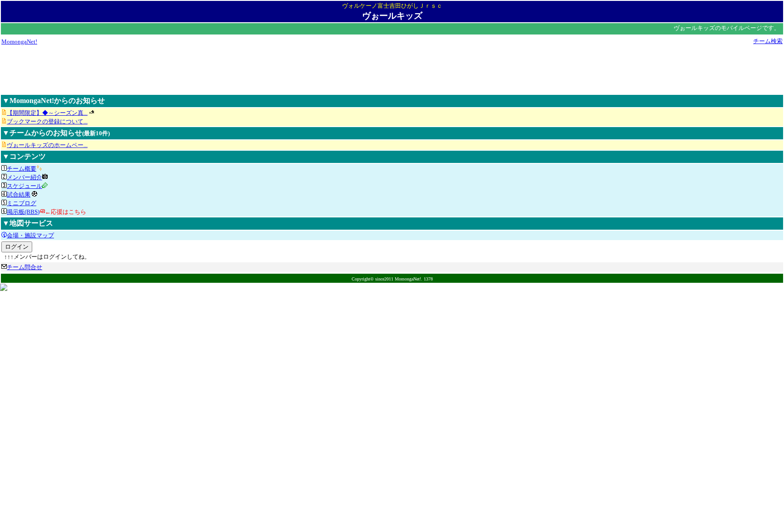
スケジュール (24, 185)
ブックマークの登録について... (47, 121)
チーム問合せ (24, 267)
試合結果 (18, 194)
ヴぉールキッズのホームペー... (47, 145)
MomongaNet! (19, 41)
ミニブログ (21, 203)
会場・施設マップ (30, 235)
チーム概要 (21, 168)
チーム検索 (768, 41)
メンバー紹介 (24, 177)
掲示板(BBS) (23, 211)
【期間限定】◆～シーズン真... (47, 112)
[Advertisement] (392, 69)
